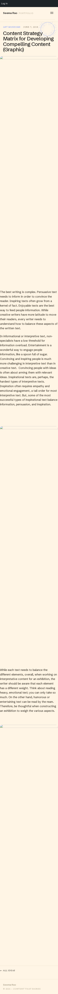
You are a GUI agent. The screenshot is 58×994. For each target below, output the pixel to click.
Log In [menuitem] (4, 3)
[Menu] (52, 13)
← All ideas (7, 971)
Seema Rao (9, 984)
